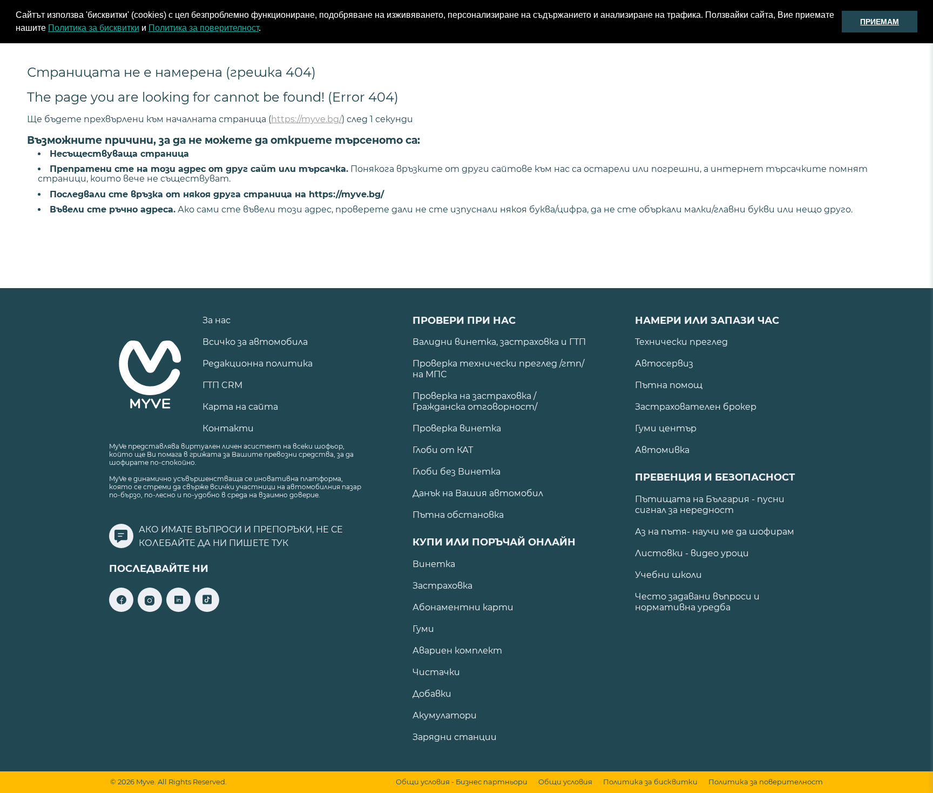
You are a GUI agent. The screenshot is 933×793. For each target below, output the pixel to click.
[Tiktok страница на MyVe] (207, 609)
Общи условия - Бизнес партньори (462, 782)
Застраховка (442, 586)
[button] (264, 29)
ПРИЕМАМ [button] (879, 21)
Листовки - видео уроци (692, 553)
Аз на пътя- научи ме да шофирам (714, 532)
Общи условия (565, 782)
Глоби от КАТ (443, 450)
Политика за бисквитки (93, 27)
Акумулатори (445, 715)
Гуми (423, 629)
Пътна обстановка (458, 515)
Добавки (432, 694)
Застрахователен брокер (695, 407)
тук (280, 543)
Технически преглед (681, 342)
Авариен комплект (457, 650)
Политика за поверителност (203, 27)
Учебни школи (668, 575)
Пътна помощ (668, 385)
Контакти (228, 428)
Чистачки (436, 672)
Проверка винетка (457, 428)
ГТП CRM (222, 385)
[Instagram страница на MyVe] (150, 609)
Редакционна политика (257, 363)
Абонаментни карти (463, 607)
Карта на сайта (240, 407)
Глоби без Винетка (457, 472)
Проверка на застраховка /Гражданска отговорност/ (475, 401)
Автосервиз (664, 363)
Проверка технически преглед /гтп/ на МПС (498, 368)
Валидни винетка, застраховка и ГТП (499, 342)
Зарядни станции (455, 737)
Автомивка (662, 450)
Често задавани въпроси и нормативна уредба (697, 601)
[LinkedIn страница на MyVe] (178, 609)
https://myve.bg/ (306, 119)
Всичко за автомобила (255, 342)
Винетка (434, 564)
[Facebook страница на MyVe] (121, 609)
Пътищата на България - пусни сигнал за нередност (710, 504)
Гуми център (666, 428)
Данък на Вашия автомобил (478, 493)
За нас (216, 320)
